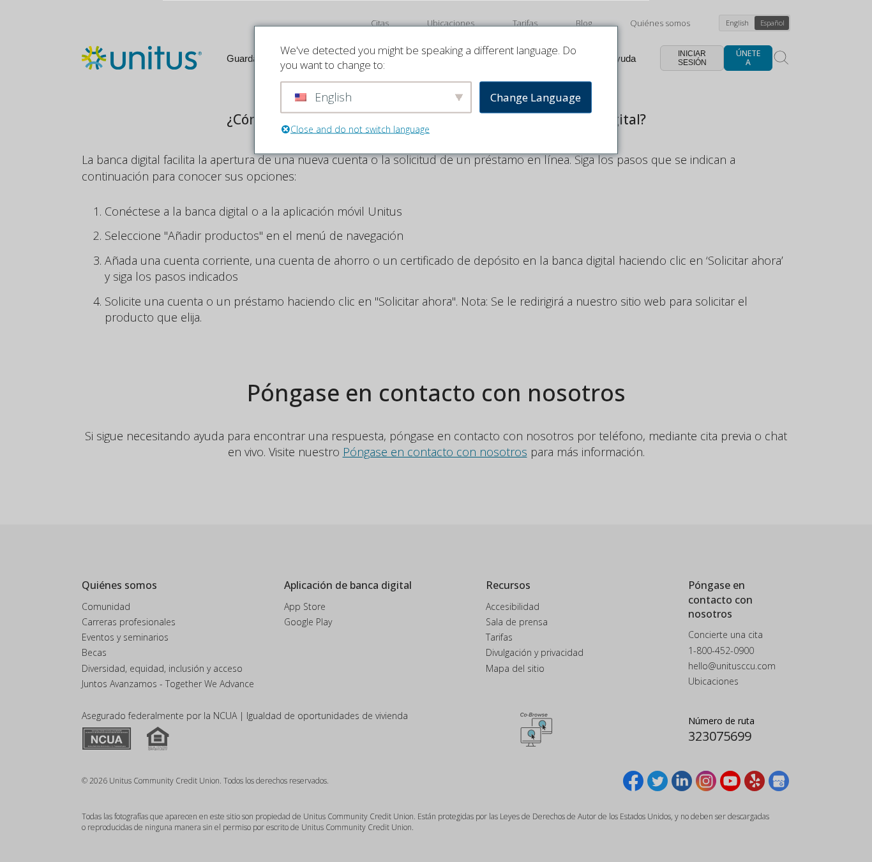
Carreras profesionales (129, 622)
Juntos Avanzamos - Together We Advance (168, 684)
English (737, 22)
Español (772, 22)
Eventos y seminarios (125, 637)
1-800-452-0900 (721, 650)
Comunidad (106, 606)
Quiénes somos (660, 23)
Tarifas (525, 23)
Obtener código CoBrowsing (536, 730)
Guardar (244, 58)
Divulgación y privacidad (534, 652)
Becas (94, 652)
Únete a (748, 58)
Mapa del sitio (515, 668)
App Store (305, 606)
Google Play (308, 622)
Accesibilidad (512, 606)
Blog (584, 23)
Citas (380, 23)
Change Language (535, 97)
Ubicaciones (450, 23)
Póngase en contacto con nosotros (435, 451)
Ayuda (622, 58)
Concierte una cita (725, 634)
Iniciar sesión (692, 58)
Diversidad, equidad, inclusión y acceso (162, 668)
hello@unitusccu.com (732, 666)
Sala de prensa (517, 622)
